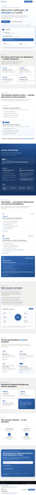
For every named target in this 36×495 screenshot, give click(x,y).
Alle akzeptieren (31, 489)
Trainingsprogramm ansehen (17, 21)
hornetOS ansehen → (22, 358)
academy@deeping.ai (5, 474)
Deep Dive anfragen (5, 253)
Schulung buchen (5, 21)
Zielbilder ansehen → (5, 359)
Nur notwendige (24, 489)
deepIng (2, 5)
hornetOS (20, 353)
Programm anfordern (5, 275)
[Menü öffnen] (34, 1)
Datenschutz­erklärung (9, 493)
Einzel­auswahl (15, 493)
